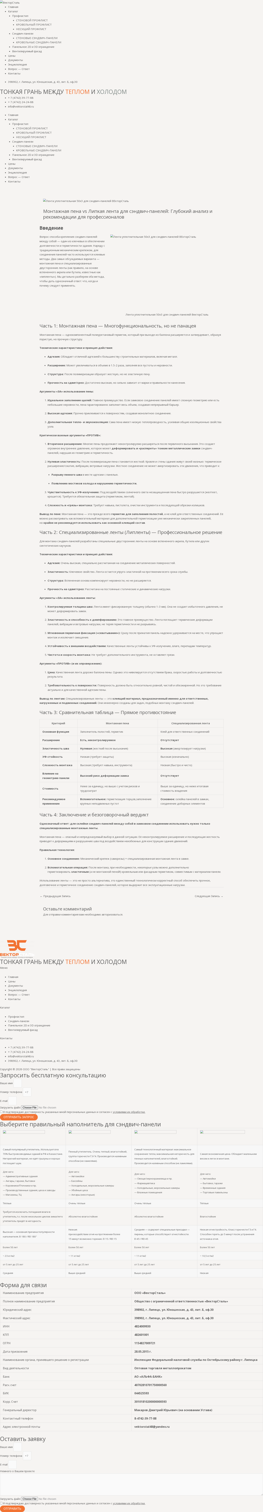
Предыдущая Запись (55, 896)
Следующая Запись (209, 896)
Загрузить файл (10, 1107)
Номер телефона (11, 1092)
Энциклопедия (17, 64)
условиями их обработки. (129, 1112)
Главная (13, 7)
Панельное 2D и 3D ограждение (33, 46)
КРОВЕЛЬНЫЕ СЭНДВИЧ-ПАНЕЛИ (38, 42)
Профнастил (20, 16)
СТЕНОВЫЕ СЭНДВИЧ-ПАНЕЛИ (36, 38)
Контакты (14, 73)
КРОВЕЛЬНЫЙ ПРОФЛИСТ (34, 24)
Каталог (13, 11)
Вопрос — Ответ (19, 69)
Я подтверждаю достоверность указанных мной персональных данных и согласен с (74, 1112)
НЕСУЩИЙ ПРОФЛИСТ (31, 29)
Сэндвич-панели (22, 33)
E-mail (4, 1101)
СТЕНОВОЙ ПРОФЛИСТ (32, 20)
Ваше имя (6, 1083)
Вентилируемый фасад (27, 51)
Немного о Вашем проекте (17, 1471)
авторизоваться (112, 914)
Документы (15, 60)
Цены (11, 55)
